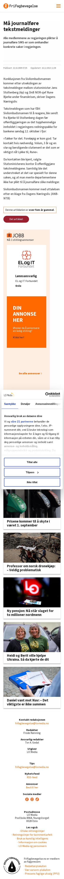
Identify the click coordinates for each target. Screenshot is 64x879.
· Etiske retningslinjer (32, 831)
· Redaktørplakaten (35, 866)
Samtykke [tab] (10, 403)
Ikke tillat (32, 482)
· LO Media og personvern (32, 846)
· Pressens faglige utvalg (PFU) (41, 874)
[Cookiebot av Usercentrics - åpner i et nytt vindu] (45, 394)
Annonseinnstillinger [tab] (48, 403)
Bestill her (32, 787)
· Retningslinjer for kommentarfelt (32, 835)
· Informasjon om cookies (32, 842)
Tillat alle (32, 462)
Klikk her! (18, 337)
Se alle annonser (29, 373)
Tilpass (30, 472)
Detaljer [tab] (25, 403)
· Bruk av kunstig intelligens (32, 838)
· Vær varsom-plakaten (37, 870)
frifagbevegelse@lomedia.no (32, 723)
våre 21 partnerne (22, 421)
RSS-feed (32, 777)
